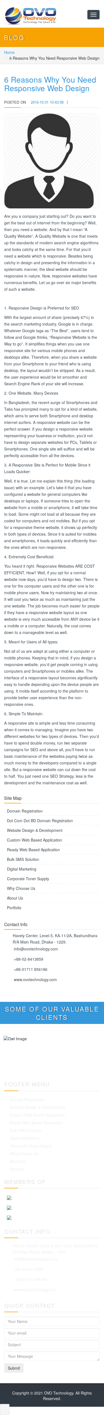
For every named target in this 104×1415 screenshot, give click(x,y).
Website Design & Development (34, 830)
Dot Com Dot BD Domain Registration (40, 820)
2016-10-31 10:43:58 (47, 102)
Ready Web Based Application (33, 849)
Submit (14, 1368)
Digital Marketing (21, 869)
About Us (15, 898)
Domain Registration (25, 811)
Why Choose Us (21, 888)
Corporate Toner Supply (28, 878)
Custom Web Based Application (34, 840)
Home (9, 52)
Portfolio (14, 907)
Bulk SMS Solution (23, 859)
